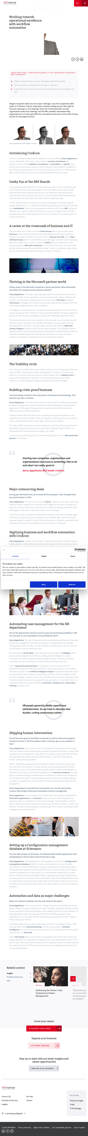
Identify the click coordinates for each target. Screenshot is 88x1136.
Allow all (72, 584)
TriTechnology (75, 1108)
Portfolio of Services (15, 977)
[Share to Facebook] (73, 59)
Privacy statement (24, 1128)
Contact (29, 1100)
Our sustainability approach (61, 1128)
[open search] (84, 3)
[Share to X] (77, 59)
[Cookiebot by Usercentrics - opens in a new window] (76, 550)
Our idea (29, 1096)
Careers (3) (6, 1096)
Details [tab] (44, 556)
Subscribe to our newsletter (42, 1068)
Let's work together (40, 1046)
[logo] (9, 3)
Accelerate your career (40, 1029)
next (73, 979)
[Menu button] (77, 3)
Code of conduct (79, 1128)
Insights (10, 973)
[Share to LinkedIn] (81, 59)
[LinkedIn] (3, 1131)
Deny (44, 584)
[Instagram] (12, 1131)
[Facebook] (7, 1131)
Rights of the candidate (42, 1128)
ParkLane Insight (76, 1101)
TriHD (72, 1104)
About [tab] (72, 556)
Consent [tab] (15, 556)
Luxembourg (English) (14, 1113)
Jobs (8, 981)
